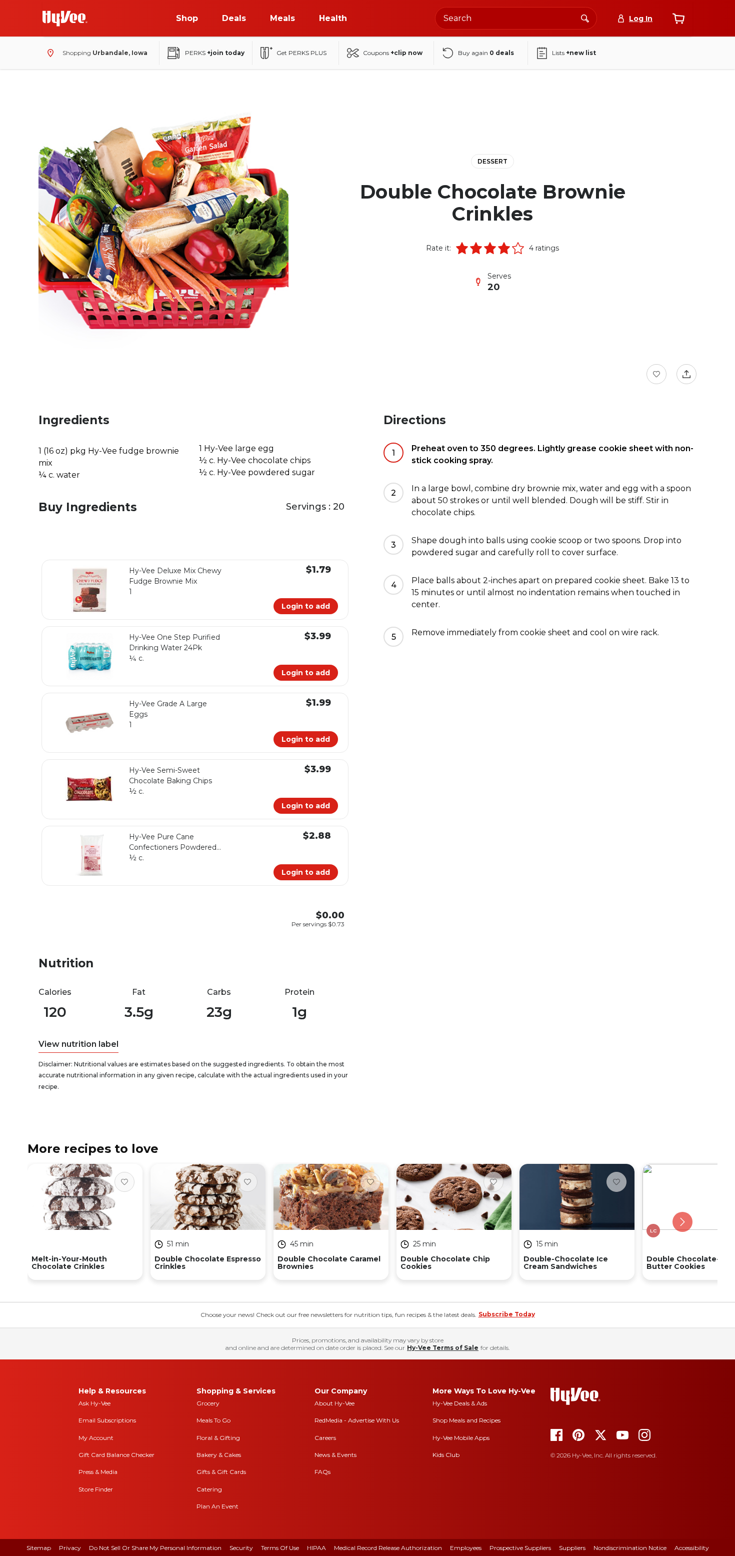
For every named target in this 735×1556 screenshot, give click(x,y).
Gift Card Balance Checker (116, 1454)
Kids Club (446, 1454)
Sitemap (38, 1547)
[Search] (585, 18)
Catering (209, 1489)
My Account (96, 1437)
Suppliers (572, 1547)
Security (241, 1547)
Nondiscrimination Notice (630, 1547)
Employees (466, 1547)
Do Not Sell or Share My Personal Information (155, 1547)
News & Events (335, 1454)
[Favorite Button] (656, 374)
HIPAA (316, 1547)
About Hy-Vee (334, 1403)
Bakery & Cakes (218, 1454)
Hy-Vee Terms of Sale (442, 1347)
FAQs (322, 1471)
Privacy (70, 1547)
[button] (462, 248)
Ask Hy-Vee (94, 1403)
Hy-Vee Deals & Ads (459, 1403)
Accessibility (691, 1547)
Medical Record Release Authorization (388, 1547)
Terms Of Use (280, 1547)
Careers (325, 1437)
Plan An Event (217, 1506)
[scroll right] (682, 1222)
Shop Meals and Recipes (466, 1420)
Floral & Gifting (218, 1437)
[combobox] (516, 18)
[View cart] (678, 19)
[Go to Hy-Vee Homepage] (65, 19)
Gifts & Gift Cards (221, 1471)
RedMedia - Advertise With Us (356, 1420)
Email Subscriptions (107, 1420)
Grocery (208, 1403)
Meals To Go (213, 1420)
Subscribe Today (506, 1314)
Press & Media (98, 1471)
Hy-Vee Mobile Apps (461, 1437)
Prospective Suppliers (520, 1547)
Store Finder (95, 1489)
